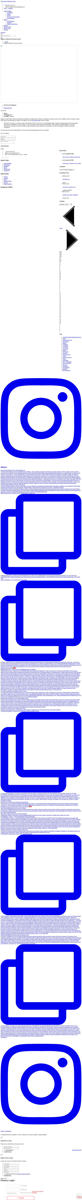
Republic (65, 369)
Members (6, 166)
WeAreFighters (66, 370)
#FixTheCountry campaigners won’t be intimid (72, 163)
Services (6, 178)
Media (5, 19)
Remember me (12, 1193)
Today (61, 228)
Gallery (6, 176)
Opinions (9, 22)
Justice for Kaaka (67, 357)
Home (6, 41)
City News (65, 347)
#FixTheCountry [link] (36, 120)
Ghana (64, 356)
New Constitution (67, 361)
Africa (64, 338)
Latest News (7, 165)
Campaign (65, 344)
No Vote (65, 364)
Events (8, 15)
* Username (23, 1185)
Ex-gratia (65, 353)
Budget (64, 343)
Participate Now (8, 108)
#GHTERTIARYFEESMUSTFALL (72, 337)
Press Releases (10, 21)
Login (5, 8)
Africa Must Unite (67, 340)
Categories (62, 169)
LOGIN (21, 1198)
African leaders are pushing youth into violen (71, 156)
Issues (5, 167)
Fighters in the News (12, 24)
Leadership (10, 12)
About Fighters (7, 11)
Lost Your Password (37, 1191)
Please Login (7, 28)
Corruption (65, 348)
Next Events (7, 169)
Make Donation (8, 184)
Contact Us (7, 170)
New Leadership (67, 363)
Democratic (65, 351)
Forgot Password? (76, 1150)
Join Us (6, 182)
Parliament (65, 366)
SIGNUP (34, 1192)
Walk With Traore (66, 179)
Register (10, 8)
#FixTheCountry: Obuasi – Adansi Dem (70, 194)
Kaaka (64, 359)
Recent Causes (7, 181)
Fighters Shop (7, 27)
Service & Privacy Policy (23, 1174)
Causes (9, 14)
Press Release (66, 367)
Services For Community (13, 17)
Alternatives (66, 341)
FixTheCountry (66, 354)
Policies (6, 25)
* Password (23, 1189)
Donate (3, 32)
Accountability (10, 18)
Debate (64, 350)
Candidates (65, 346)
